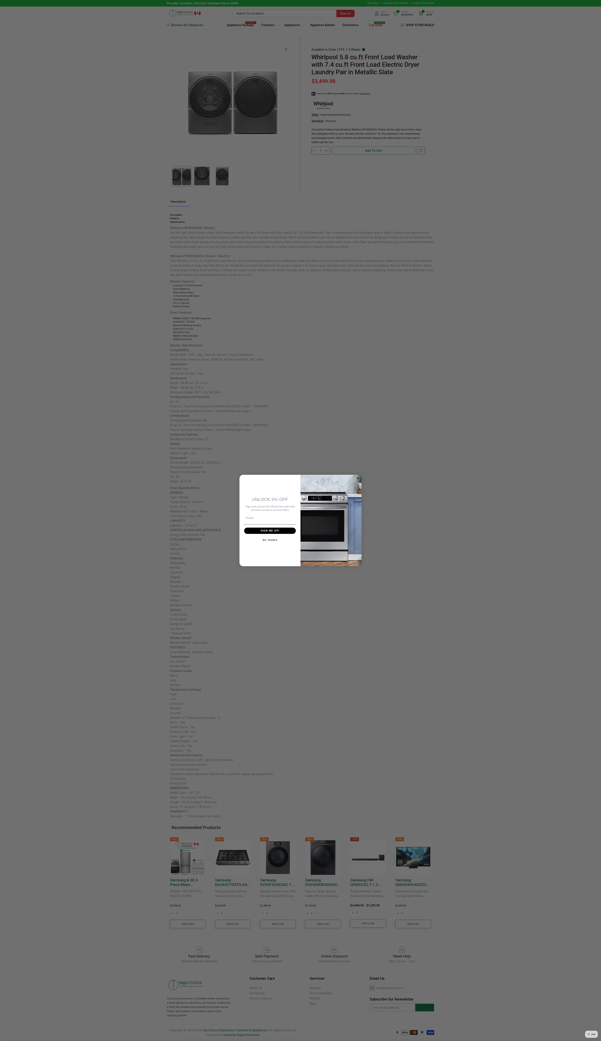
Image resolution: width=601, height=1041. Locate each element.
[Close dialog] (358, 478)
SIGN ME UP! (270, 530)
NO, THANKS (270, 540)
